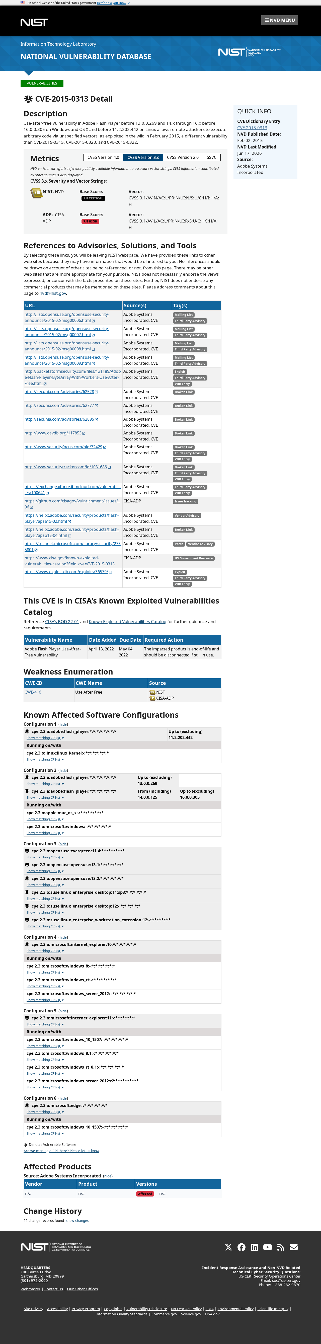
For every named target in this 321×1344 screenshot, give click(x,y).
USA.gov (212, 1314)
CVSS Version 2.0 (183, 157)
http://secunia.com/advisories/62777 (59, 405)
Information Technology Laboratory (58, 44)
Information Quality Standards (121, 1314)
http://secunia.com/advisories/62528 (59, 391)
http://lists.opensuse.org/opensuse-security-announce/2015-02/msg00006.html (67, 317)
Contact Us (53, 1288)
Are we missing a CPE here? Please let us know (61, 1151)
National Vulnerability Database (86, 56)
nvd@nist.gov (53, 293)
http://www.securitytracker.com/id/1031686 (66, 467)
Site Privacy (33, 1308)
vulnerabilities (42, 83)
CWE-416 (33, 692)
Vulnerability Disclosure (146, 1308)
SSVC (211, 157)
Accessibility (57, 1308)
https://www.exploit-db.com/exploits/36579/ (66, 571)
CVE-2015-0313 (252, 127)
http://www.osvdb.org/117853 (53, 433)
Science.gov (191, 1314)
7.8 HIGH (90, 221)
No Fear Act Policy (186, 1308)
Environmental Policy (236, 1308)
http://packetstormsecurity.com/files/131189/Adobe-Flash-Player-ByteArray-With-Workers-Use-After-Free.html (73, 377)
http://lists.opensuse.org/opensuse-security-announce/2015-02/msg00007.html (67, 331)
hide (63, 724)
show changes (77, 1220)
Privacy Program (86, 1308)
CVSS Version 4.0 (103, 157)
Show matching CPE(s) (44, 737)
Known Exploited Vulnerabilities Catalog (127, 621)
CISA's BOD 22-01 (62, 621)
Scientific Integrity (273, 1308)
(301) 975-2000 (34, 1280)
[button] (279, 20)
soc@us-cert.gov (286, 1280)
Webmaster (30, 1288)
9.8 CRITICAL (93, 198)
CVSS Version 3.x (143, 157)
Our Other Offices (82, 1288)
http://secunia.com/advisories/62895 (59, 419)
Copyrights (113, 1308)
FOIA (210, 1308)
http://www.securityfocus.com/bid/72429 (63, 447)
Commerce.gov (164, 1314)
